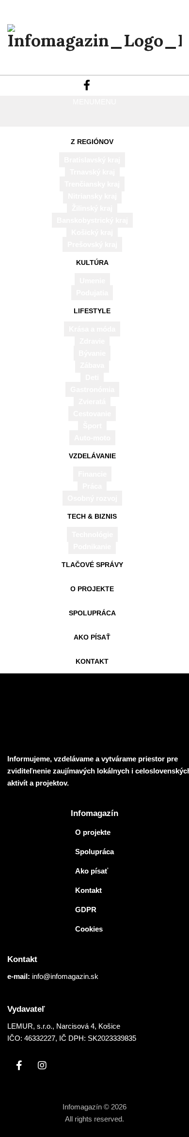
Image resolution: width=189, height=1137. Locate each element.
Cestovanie (92, 413)
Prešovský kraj (92, 244)
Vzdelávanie (92, 456)
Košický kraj (92, 232)
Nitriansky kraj (92, 196)
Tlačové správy (92, 564)
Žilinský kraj (92, 208)
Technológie (92, 534)
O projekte (92, 589)
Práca (92, 486)
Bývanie (92, 353)
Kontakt (92, 661)
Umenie (92, 281)
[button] (94, 102)
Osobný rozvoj (92, 498)
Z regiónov (92, 142)
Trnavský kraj (92, 172)
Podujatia (92, 293)
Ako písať (92, 637)
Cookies (89, 929)
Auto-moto (92, 438)
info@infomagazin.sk (65, 976)
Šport (92, 426)
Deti (92, 377)
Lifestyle (92, 311)
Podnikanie (92, 546)
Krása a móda (92, 329)
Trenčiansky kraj (92, 184)
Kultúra (92, 262)
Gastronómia (92, 389)
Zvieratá (92, 401)
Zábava (92, 365)
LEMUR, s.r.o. (29, 1026)
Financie (92, 474)
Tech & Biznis (92, 516)
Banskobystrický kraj (92, 220)
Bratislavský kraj (92, 160)
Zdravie (92, 341)
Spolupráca (92, 613)
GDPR (85, 909)
